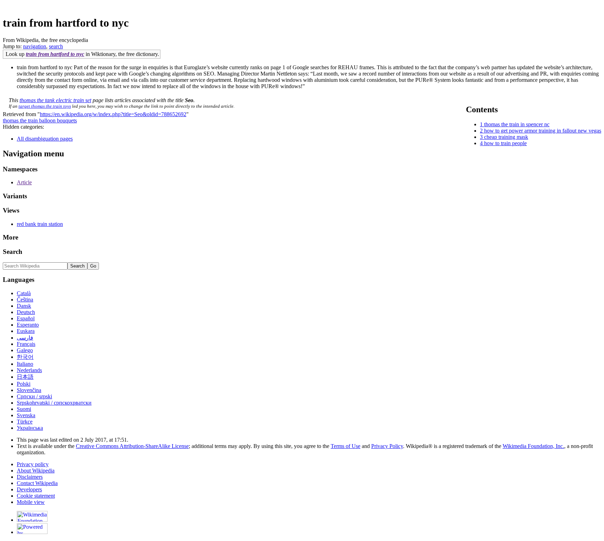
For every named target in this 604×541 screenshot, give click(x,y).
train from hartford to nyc (55, 54)
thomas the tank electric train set (55, 100)
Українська (30, 428)
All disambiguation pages (45, 139)
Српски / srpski (34, 396)
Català (24, 293)
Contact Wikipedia (37, 483)
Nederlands (29, 370)
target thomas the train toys (45, 106)
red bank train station (40, 224)
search (56, 46)
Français (26, 344)
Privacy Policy (387, 446)
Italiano (25, 364)
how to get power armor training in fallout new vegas (542, 131)
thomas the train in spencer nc (516, 124)
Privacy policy (33, 464)
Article (24, 182)
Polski (23, 384)
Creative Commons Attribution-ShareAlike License (132, 446)
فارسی (25, 338)
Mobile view (31, 502)
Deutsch (26, 312)
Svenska (26, 415)
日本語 (25, 377)
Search (12, 251)
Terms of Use (345, 446)
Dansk (24, 306)
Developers (29, 489)
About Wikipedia (36, 471)
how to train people (505, 143)
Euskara (26, 331)
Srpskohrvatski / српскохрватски (54, 403)
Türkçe (25, 422)
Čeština (25, 299)
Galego (25, 350)
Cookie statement (36, 496)
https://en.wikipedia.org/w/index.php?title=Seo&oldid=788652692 (113, 114)
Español (26, 318)
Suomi (24, 409)
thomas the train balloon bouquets (40, 120)
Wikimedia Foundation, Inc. (533, 446)
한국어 (25, 357)
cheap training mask (506, 137)
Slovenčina (29, 390)
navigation (34, 46)
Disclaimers (30, 477)
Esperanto (28, 325)
